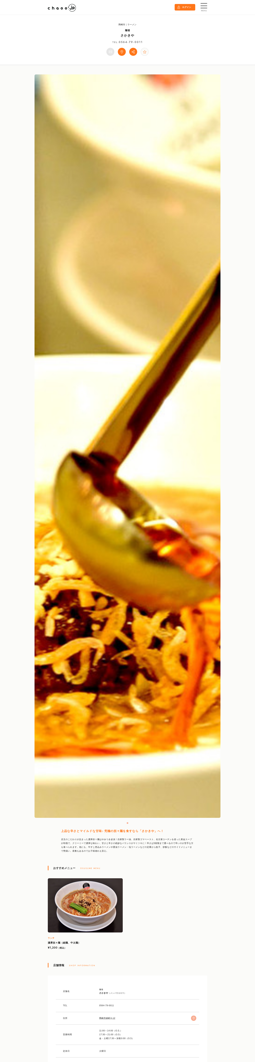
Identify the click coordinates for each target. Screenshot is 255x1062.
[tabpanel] (127, 446)
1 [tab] (127, 823)
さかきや (127, 35)
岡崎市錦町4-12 (107, 1018)
